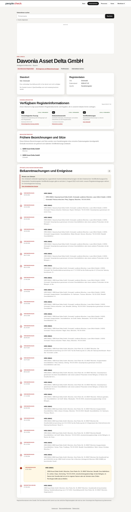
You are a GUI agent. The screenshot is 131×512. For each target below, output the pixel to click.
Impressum (55, 508)
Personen (104, 3)
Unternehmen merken (78, 69)
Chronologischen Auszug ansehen (30, 123)
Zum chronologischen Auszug (30, 186)
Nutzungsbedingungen (65, 508)
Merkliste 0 (121, 3)
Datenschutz (75, 508)
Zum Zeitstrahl (86, 121)
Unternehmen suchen (23, 12)
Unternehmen (93, 3)
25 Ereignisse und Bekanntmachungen (47, 69)
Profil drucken (65, 69)
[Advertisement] (65, 39)
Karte (112, 3)
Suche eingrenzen (23, 20)
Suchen (109, 16)
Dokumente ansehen (57, 123)
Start (83, 3)
